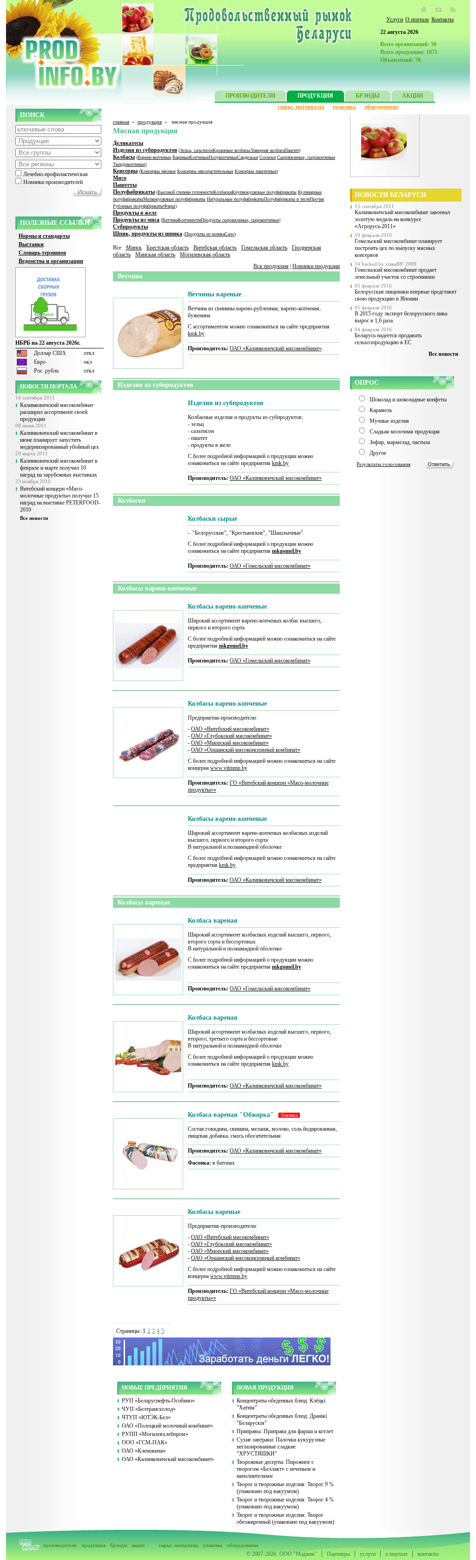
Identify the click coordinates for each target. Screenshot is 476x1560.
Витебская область (215, 247)
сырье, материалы (301, 107)
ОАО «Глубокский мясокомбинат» (231, 736)
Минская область (155, 254)
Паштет (291, 150)
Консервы (125, 171)
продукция (150, 122)
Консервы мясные (158, 171)
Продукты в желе (135, 213)
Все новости (34, 518)
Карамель (381, 410)
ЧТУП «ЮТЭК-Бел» (146, 1417)
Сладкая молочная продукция (405, 431)
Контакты (442, 19)
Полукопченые (223, 157)
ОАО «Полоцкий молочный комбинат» (167, 1425)
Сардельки (247, 157)
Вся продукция (271, 266)
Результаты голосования (383, 464)
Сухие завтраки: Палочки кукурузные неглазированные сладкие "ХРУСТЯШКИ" (281, 1446)
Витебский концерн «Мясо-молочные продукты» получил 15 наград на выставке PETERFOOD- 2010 (60, 499)
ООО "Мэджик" (298, 1554)
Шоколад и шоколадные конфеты (408, 399)
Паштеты (125, 185)
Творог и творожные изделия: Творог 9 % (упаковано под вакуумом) (285, 1487)
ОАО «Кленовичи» (144, 1451)
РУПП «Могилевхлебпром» (155, 1434)
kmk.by (196, 333)
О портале (417, 19)
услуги (368, 1554)
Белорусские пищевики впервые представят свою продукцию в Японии (405, 295)
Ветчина (170, 220)
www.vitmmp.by (228, 768)
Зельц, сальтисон (196, 150)
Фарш (169, 206)
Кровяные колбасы (231, 150)
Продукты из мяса (136, 219)
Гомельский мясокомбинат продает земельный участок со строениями (395, 273)
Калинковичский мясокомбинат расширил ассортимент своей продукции (56, 412)
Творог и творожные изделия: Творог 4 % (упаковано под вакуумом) (285, 1503)
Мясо (119, 178)
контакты (428, 1554)
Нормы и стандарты (44, 236)
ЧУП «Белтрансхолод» (149, 1409)
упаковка (344, 107)
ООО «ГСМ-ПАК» (144, 1442)
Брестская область (167, 247)
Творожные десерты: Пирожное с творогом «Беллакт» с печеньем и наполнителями (276, 1469)
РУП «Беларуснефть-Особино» (158, 1400)
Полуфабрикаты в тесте (287, 199)
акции (138, 1545)
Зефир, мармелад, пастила (400, 442)
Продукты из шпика (205, 233)
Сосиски (267, 157)
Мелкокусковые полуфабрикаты (174, 199)
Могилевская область (205, 254)
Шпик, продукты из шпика (147, 233)
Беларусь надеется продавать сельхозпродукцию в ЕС (388, 339)
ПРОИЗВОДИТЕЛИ (250, 95)
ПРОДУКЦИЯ (315, 95)
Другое (378, 453)
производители (60, 1545)
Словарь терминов (42, 252)
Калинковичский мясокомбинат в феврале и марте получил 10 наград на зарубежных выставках (59, 468)
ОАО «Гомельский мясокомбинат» (270, 566)
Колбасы (124, 157)
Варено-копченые (154, 157)
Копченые (199, 157)
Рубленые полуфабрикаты (138, 206)
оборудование (381, 107)
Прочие (317, 199)
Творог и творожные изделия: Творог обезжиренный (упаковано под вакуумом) (285, 1518)
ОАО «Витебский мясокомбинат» (230, 729)
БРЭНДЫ (368, 95)
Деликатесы (128, 143)
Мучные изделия (389, 421)
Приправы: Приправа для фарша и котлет (285, 1431)
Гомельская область (264, 247)
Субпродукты (130, 226)
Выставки (31, 244)
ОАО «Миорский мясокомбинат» (230, 743)
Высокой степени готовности (185, 192)
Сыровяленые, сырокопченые (306, 157)
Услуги (394, 19)
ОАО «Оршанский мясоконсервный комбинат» (245, 750)
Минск (134, 247)
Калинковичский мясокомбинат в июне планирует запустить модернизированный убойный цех (59, 440)
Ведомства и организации (51, 261)
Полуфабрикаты (134, 192)
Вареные (180, 157)
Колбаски (222, 192)
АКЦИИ (412, 95)
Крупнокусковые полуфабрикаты (264, 192)
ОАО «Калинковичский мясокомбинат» (276, 348)
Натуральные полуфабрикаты (235, 199)
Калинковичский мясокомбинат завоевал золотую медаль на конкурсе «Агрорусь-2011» (402, 219)
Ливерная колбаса (267, 150)
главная (121, 122)
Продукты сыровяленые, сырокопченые (240, 220)
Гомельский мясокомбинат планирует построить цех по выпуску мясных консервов (398, 248)
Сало (229, 233)
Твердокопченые (129, 164)
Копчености (189, 220)
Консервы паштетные (256, 171)
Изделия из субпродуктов (145, 150)
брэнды (118, 1545)
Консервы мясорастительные (205, 171)
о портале (396, 1554)
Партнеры (338, 1554)
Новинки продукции (316, 266)
